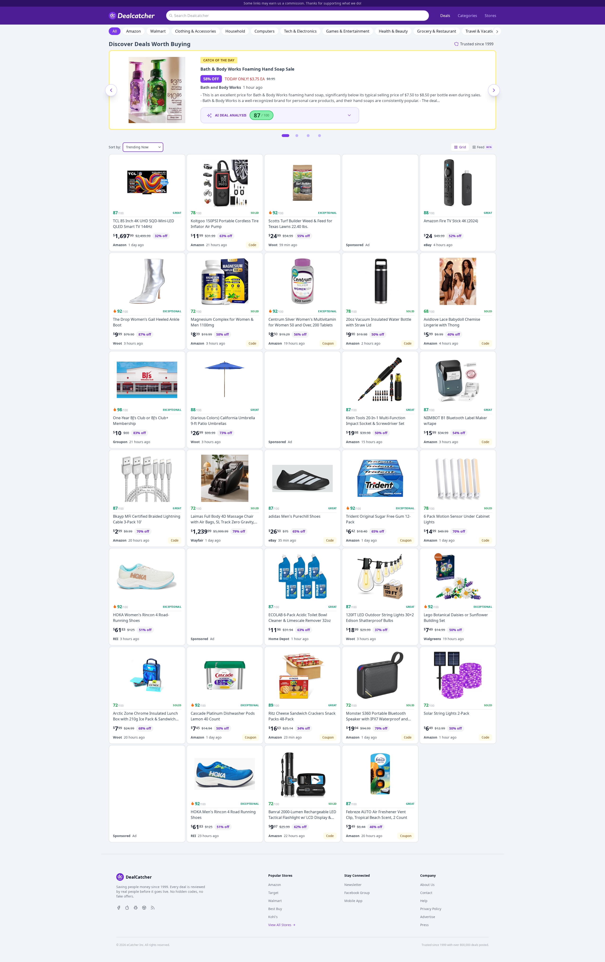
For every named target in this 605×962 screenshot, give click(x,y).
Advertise (427, 917)
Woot (272, 245)
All (114, 31)
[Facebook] (118, 907)
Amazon (133, 31)
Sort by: (115, 147)
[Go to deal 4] (319, 135)
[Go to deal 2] (296, 135)
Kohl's (273, 917)
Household (235, 31)
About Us (427, 884)
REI (115, 639)
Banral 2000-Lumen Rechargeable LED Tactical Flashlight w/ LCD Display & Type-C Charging (302, 817)
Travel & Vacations (482, 31)
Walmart (158, 31)
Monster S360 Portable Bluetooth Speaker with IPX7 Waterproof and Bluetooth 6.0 (377, 719)
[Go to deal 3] (308, 135)
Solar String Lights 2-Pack (446, 713)
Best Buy (275, 908)
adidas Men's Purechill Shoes (294, 516)
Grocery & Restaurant (436, 31)
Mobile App (353, 900)
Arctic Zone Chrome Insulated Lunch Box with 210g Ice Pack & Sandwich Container (145, 719)
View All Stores (279, 925)
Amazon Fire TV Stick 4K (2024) (451, 220)
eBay (428, 245)
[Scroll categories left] (107, 31)
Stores (490, 15)
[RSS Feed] (152, 907)
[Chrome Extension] (144, 907)
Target (273, 892)
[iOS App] (127, 907)
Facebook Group (357, 892)
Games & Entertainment (347, 31)
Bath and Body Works (220, 87)
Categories (467, 15)
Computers (265, 31)
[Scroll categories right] (497, 31)
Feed (484, 147)
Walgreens (432, 639)
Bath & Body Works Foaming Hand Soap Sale (247, 69)
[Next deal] (494, 90)
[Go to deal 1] (285, 135)
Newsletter (353, 884)
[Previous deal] (111, 90)
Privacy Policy (430, 908)
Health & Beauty (393, 31)
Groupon (120, 442)
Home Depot (278, 639)
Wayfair (197, 540)
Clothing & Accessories (195, 31)
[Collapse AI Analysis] (349, 115)
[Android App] (135, 907)
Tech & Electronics (300, 31)
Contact (426, 892)
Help (424, 900)
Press (424, 925)
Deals (445, 15)
